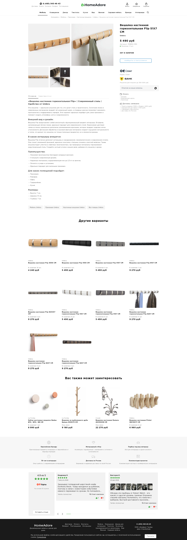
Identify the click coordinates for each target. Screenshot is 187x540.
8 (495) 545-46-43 (51, 4)
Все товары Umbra (96, 207)
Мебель (42, 12)
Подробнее (41, 537)
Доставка (35, 6)
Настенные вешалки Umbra (74, 207)
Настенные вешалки (84, 17)
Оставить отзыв (41, 512)
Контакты (48, 6)
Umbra (95, 17)
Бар (93, 12)
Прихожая (71, 17)
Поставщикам (63, 6)
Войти (127, 6)
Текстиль (75, 12)
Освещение (54, 12)
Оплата (41, 6)
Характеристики (44, 96)
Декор (65, 12)
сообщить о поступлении (135, 60)
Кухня (85, 12)
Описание (32, 96)
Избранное (136, 6)
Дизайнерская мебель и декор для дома (43, 527)
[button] (58, 514)
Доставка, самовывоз (130, 103)
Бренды (128, 12)
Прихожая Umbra (52, 207)
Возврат (55, 6)
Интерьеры (139, 12)
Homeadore (55, 17)
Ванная (101, 12)
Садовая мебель (114, 12)
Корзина (146, 6)
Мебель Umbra (35, 207)
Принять (150, 536)
